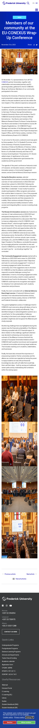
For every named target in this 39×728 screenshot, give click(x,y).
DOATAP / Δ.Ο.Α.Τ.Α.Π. (9, 674)
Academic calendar (8, 661)
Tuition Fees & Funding (9, 658)
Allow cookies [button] (26, 722)
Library (4, 698)
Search (28, 3)
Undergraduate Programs (10, 645)
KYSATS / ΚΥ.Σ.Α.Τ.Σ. (9, 671)
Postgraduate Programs (10, 648)
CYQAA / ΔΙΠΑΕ (7, 668)
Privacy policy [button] (19, 717)
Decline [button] (9, 722)
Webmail (5, 685)
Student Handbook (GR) (9, 707)
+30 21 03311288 (9, 626)
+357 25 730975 (8, 619)
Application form (7, 664)
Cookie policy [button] (8, 717)
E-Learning (5, 691)
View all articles (21, 579)
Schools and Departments (10, 655)
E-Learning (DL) (7, 694)
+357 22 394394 (8, 613)
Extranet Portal (7, 688)
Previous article (10, 574)
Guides (4, 701)
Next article (30, 574)
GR (37, 3)
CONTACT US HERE (10, 632)
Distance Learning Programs (11, 651)
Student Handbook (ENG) (10, 704)
